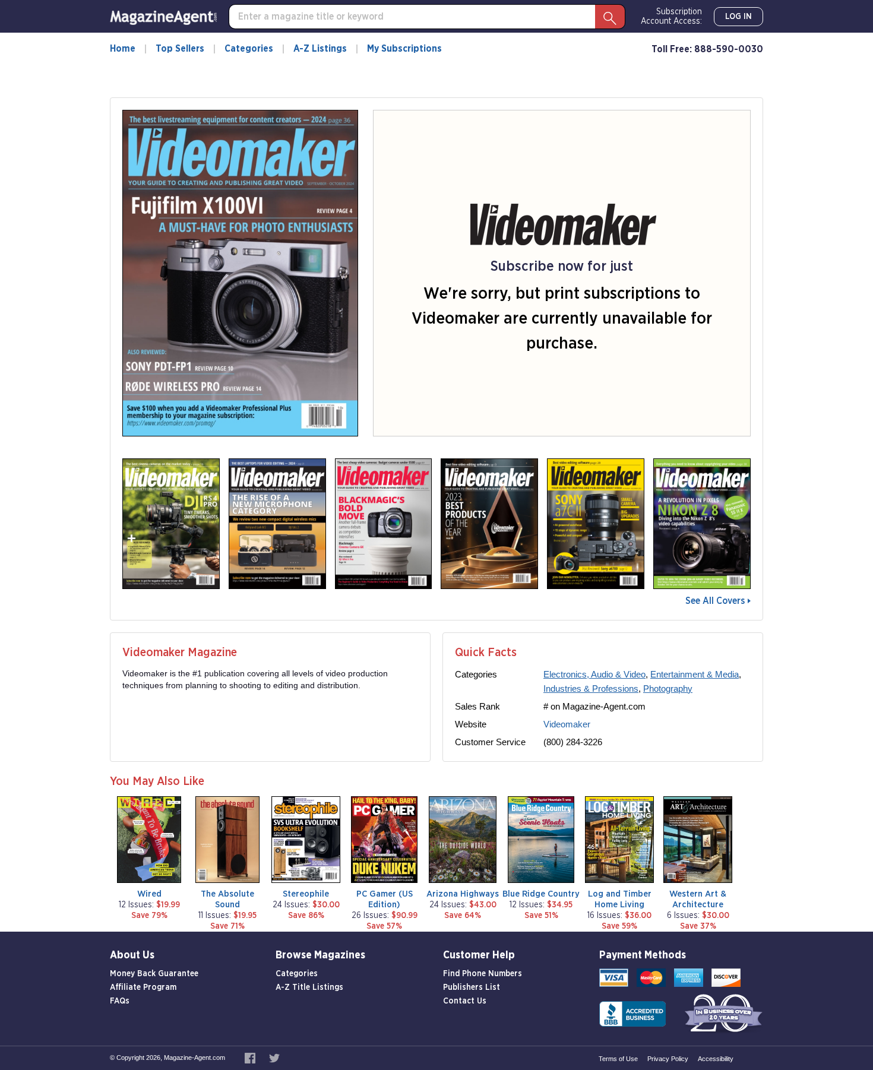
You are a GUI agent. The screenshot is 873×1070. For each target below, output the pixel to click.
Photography (667, 688)
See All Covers (715, 601)
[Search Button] (610, 17)
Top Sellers (180, 48)
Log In (738, 16)
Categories (248, 48)
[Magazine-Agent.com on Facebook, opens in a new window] (251, 1057)
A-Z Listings (320, 48)
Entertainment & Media (694, 674)
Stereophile (306, 893)
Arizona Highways (462, 893)
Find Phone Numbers (482, 974)
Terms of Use (618, 1058)
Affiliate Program (143, 987)
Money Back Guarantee (154, 974)
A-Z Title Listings (309, 987)
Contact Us (464, 1001)
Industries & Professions (590, 688)
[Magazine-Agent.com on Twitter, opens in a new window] (274, 1057)
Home (122, 48)
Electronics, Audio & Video (594, 674)
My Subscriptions (404, 48)
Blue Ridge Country (541, 893)
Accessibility (715, 1058)
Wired (149, 893)
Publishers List (471, 987)
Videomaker (566, 724)
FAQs (119, 1001)
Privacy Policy (667, 1058)
